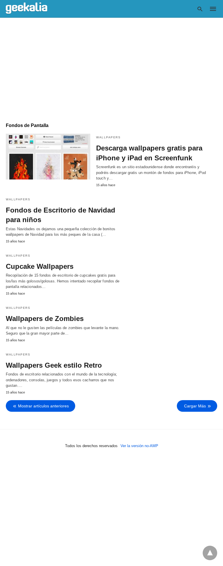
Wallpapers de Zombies (45, 318)
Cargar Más (195, 406)
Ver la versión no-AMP (139, 446)
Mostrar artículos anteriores (43, 406)
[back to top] (210, 553)
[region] (111, 67)
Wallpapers (108, 137)
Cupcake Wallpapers (39, 266)
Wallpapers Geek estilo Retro (54, 365)
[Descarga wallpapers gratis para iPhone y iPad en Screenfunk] (48, 156)
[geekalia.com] (26, 8)
